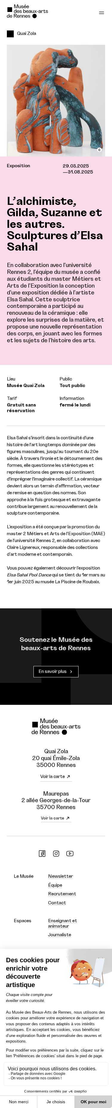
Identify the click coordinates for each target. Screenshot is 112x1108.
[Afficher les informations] (99, 150)
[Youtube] (69, 856)
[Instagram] (56, 856)
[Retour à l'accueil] (36, 12)
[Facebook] (42, 856)
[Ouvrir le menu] (101, 12)
